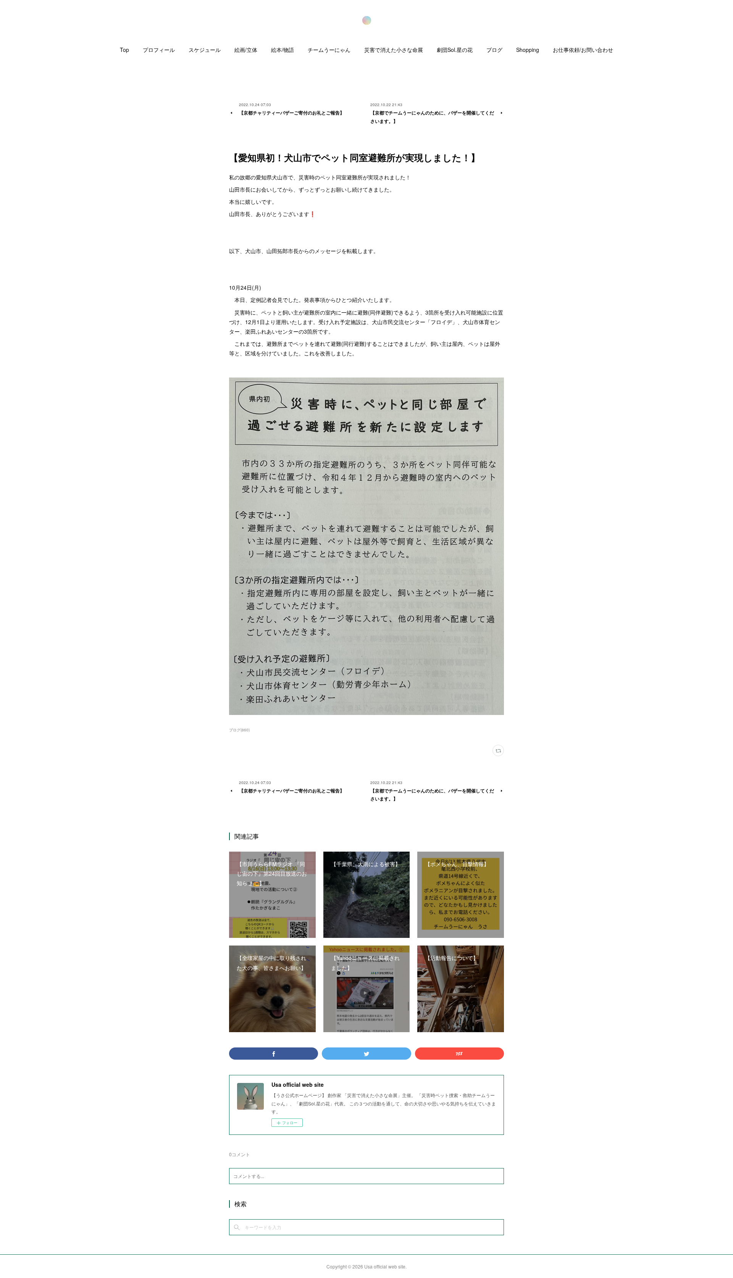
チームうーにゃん (329, 49)
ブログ (494, 49)
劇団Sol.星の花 (455, 49)
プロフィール (159, 49)
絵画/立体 (245, 49)
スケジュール (205, 49)
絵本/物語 (282, 49)
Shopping (527, 49)
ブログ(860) (239, 730)
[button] (124, 51)
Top (124, 49)
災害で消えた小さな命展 (393, 49)
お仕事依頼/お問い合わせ (583, 49)
